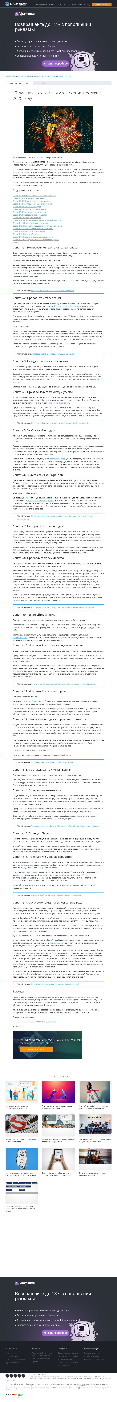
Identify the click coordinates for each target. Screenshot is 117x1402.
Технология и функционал (68, 1353)
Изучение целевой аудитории (67, 306)
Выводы (16, 242)
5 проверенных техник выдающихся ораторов (52, 762)
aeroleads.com (30, 1022)
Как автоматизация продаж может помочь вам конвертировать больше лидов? (20, 1208)
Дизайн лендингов (91, 1356)
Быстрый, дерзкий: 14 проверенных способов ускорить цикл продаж (93, 1107)
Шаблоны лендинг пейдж (68, 1356)
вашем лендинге (57, 943)
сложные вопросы (58, 459)
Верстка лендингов (92, 1353)
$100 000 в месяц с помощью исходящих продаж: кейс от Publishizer (95, 1140)
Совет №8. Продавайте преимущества (30, 215)
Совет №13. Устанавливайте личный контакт (33, 228)
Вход (88, 4)
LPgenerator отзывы (13, 1362)
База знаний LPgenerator (15, 1359)
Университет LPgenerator (15, 1356)
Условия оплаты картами (14, 1397)
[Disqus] (58, 1244)
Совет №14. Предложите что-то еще (29, 231)
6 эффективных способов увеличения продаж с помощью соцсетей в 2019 (57, 1174)
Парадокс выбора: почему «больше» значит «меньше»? (56, 895)
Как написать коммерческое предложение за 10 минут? (16, 1107)
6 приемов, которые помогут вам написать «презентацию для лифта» (62, 607)
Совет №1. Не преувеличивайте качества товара (34, 195)
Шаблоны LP (53, 4)
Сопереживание (20, 637)
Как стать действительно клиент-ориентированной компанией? (60, 423)
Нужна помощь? (78, 4)
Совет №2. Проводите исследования (29, 198)
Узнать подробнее (55, 63)
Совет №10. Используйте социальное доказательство (37, 220)
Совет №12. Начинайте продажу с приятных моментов (37, 226)
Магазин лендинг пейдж (68, 1359)
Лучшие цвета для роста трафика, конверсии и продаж (92, 1174)
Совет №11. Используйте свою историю (30, 223)
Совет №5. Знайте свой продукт (27, 206)
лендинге (17, 671)
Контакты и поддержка (41, 1358)
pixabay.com (51, 1022)
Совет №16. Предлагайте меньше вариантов (33, 237)
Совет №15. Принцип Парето (26, 234)
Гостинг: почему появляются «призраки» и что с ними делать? (21, 1140)
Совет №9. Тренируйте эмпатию (27, 217)
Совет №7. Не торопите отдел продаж (30, 212)
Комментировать (36, 1049)
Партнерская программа (68, 1362)
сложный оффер (29, 872)
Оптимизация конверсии (94, 1359)
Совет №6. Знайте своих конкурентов (29, 209)
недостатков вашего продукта (40, 500)
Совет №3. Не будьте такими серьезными (31, 201)
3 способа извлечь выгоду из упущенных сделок (53, 354)
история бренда (31, 701)
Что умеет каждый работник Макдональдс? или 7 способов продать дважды (65, 826)
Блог (7, 1353)
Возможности (41, 4)
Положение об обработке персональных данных (42, 1354)
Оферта (35, 1362)
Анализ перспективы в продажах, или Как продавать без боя (57, 1107)
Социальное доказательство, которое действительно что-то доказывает (63, 684)
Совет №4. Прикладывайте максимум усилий (33, 204)
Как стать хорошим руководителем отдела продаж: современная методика (21, 1174)
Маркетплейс (63, 1366)
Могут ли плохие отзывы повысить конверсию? (52, 290)
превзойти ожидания (59, 403)
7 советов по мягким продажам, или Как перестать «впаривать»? (58, 1140)
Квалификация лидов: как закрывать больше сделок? (55, 984)
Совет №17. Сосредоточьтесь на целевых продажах (36, 239)
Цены (62, 4)
